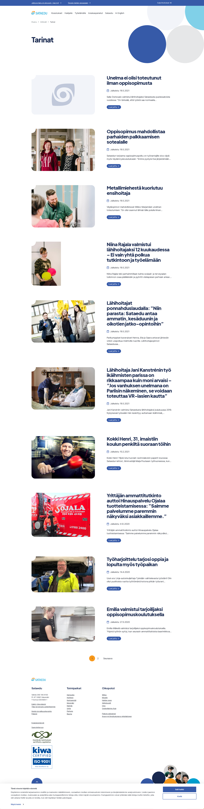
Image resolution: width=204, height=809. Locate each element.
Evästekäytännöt (38, 723)
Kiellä (179, 796)
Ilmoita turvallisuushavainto (42, 711)
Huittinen (70, 698)
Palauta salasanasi (109, 714)
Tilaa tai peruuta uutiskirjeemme (43, 707)
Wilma (104, 695)
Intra (103, 706)
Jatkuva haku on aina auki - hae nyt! (45, 3)
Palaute (34, 714)
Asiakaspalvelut (95, 13)
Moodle (105, 698)
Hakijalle (68, 13)
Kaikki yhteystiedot (39, 704)
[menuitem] (56, 13)
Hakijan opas (107, 700)
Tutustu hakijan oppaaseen (78, 3)
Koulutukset (56, 13)
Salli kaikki (179, 789)
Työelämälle (80, 13)
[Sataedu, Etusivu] (39, 13)
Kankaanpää (71, 700)
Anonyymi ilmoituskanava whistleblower (117, 716)
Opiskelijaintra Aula (109, 708)
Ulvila (69, 708)
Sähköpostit (106, 703)
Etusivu (34, 22)
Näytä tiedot (16, 804)
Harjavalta (70, 695)
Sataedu (109, 13)
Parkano (70, 711)
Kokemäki (70, 703)
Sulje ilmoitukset (163, 3)
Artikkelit (43, 22)
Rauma (69, 714)
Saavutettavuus (37, 727)
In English (119, 13)
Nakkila (69, 706)
